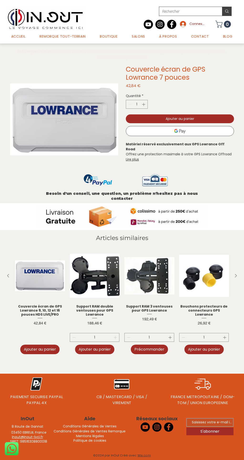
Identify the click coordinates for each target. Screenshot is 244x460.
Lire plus (132, 159)
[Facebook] (171, 24)
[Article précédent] (8, 276)
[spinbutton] (136, 104)
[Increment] (144, 104)
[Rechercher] (226, 11)
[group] (122, 302)
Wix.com (144, 455)
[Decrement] (129, 104)
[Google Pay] (180, 131)
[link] (224, 24)
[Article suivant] (236, 276)
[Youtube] (148, 24)
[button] (109, 36)
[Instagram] (160, 24)
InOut (27, 418)
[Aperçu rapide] (40, 276)
